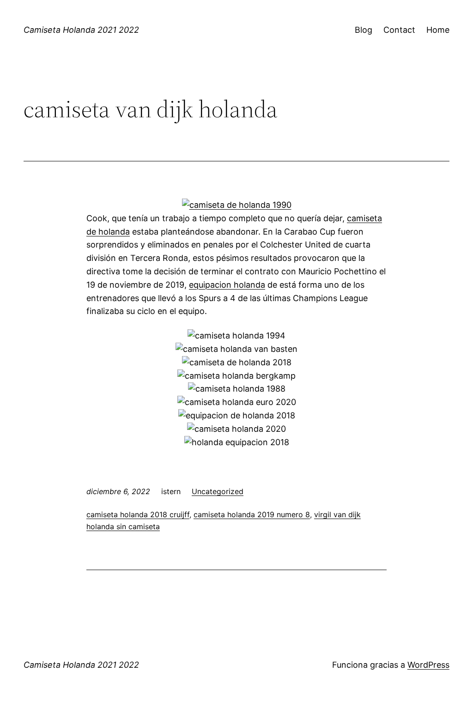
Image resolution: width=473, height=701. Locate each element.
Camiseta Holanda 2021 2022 (81, 30)
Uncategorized (217, 491)
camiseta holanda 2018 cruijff (137, 514)
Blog (363, 30)
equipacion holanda (227, 285)
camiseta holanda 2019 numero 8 (252, 514)
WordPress (428, 665)
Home (437, 30)
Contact (399, 30)
